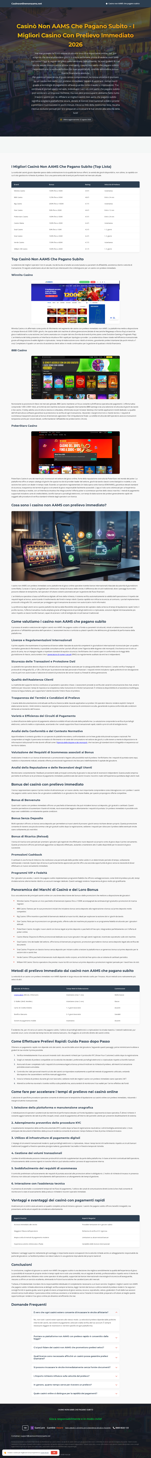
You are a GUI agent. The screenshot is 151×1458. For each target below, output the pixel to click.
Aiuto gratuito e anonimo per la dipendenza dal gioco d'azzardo (88, 1428)
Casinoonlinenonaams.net (26, 3)
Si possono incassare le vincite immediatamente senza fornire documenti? (72, 1367)
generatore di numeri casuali (59, 654)
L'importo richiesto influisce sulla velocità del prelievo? (62, 1376)
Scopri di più (44, 1453)
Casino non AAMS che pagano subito (124, 3)
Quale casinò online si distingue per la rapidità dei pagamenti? (65, 1393)
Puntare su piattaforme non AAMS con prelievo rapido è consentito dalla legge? (71, 1337)
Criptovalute (18, 995)
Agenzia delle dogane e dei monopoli (72, 742)
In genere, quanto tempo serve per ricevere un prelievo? (63, 1385)
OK (54, 1452)
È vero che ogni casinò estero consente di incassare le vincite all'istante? (71, 1312)
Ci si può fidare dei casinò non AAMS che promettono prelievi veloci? (69, 1347)
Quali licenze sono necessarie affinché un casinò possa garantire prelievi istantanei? (71, 1357)
